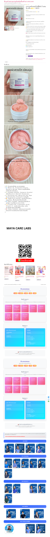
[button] (23, 6)
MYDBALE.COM (8, 4)
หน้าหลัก (5, 4)
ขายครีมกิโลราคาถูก (34, 59)
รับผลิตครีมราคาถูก (40, 59)
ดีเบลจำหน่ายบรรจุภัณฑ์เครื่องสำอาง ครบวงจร (19, 1)
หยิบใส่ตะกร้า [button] (17, 280)
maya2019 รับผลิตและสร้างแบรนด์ (37, 58)
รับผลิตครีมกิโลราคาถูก (13, 4)
